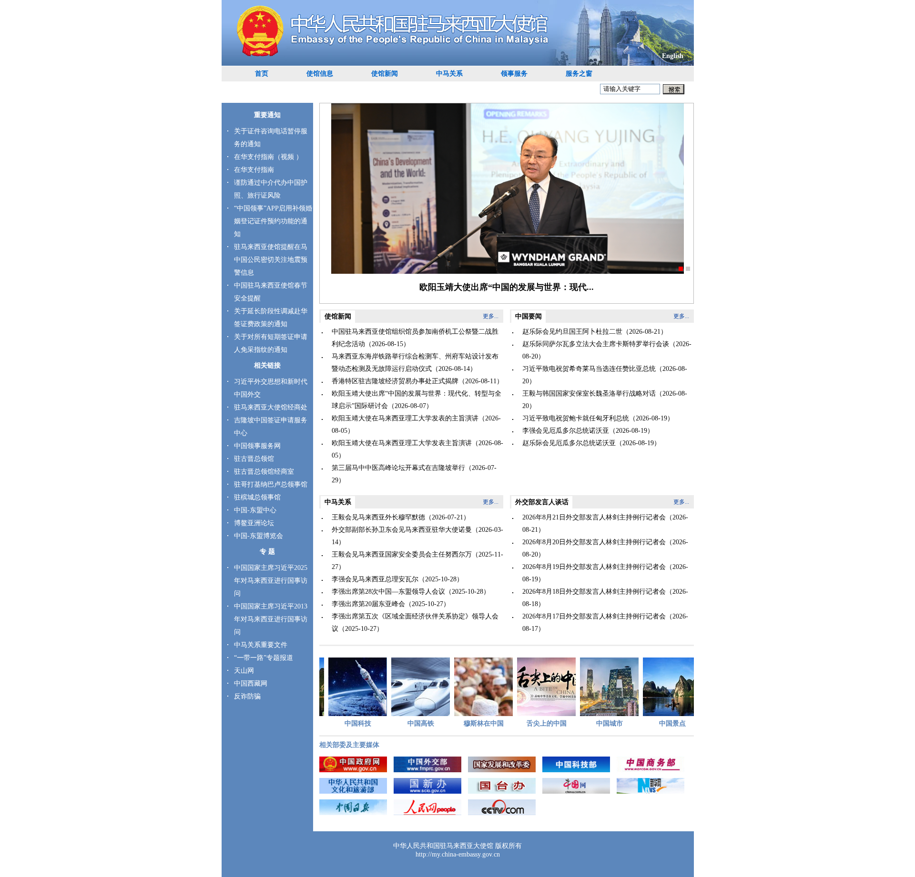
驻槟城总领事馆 (257, 497)
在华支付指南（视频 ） (268, 156)
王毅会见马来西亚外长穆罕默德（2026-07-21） (401, 517)
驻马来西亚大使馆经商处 (270, 407)
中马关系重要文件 (260, 644)
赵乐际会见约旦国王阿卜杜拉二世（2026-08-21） (594, 331)
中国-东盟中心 (255, 510)
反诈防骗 (247, 696)
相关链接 (267, 365)
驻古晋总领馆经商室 (264, 471)
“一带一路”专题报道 (263, 657)
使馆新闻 (384, 73)
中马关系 (449, 73)
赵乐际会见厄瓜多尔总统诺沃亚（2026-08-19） (591, 443)
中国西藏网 (250, 683)
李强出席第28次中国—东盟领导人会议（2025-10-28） (411, 591)
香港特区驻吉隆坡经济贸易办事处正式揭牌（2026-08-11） (417, 381)
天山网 (244, 670)
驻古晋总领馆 (254, 458)
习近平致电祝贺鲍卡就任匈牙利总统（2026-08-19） (598, 418)
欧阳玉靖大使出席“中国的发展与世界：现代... (506, 287)
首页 (261, 73)
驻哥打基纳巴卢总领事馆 (270, 484)
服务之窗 (579, 73)
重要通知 (267, 115)
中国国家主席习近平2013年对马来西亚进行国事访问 (270, 619)
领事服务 (514, 73)
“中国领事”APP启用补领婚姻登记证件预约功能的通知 (273, 221)
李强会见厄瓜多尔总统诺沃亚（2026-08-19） (588, 430)
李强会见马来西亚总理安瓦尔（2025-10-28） (397, 579)
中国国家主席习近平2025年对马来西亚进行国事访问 (270, 580)
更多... (490, 316)
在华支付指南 (254, 169)
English (672, 56)
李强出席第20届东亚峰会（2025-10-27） (391, 604)
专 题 (267, 551)
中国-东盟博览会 (258, 535)
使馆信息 (319, 73)
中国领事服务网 (257, 445)
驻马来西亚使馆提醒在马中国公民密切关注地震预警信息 (270, 259)
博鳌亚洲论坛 (254, 523)
